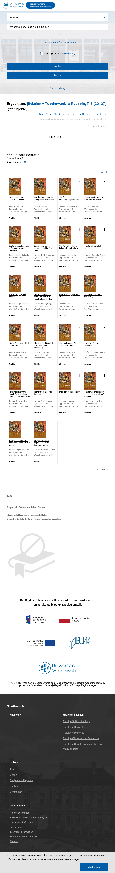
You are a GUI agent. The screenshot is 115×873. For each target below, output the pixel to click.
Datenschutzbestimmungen (65, 859)
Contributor (16, 791)
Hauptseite (16, 714)
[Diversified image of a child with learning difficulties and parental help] (17, 332)
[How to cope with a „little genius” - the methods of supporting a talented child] (67, 283)
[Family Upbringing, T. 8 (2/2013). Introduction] (93, 186)
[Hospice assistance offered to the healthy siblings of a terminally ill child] (17, 186)
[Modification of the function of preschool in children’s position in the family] (93, 283)
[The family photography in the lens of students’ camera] (93, 381)
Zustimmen (94, 867)
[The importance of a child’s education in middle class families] (42, 283)
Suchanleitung (57, 88)
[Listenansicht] (24, 162)
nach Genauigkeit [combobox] (27, 154)
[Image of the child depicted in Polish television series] (42, 429)
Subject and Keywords (21, 780)
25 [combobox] (23, 158)
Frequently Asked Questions (24, 836)
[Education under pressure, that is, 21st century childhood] (42, 235)
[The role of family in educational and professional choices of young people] (17, 283)
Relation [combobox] (14, 17)
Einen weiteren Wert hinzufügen (59, 42)
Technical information (21, 831)
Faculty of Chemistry (74, 727)
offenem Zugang (67, 53)
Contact (14, 841)
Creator (14, 774)
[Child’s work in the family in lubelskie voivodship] (67, 235)
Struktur (12, 218)
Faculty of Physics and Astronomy (81, 738)
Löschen (57, 66)
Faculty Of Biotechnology (76, 721)
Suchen (58, 75)
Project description (19, 812)
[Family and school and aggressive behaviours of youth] (17, 429)
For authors (16, 827)
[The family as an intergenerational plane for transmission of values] (93, 235)
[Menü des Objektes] (29, 180)
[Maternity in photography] (67, 381)
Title (12, 769)
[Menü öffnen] (105, 5)
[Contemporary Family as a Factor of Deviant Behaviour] (17, 235)
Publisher (15, 786)
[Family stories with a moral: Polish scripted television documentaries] (17, 381)
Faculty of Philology (73, 732)
